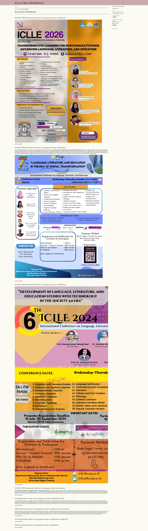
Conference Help (115, 8)
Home (16, 6)
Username (114, 12)
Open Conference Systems (118, 6)
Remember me (116, 15)
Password (114, 13)
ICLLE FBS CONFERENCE (23, 9)
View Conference (18, 484)
